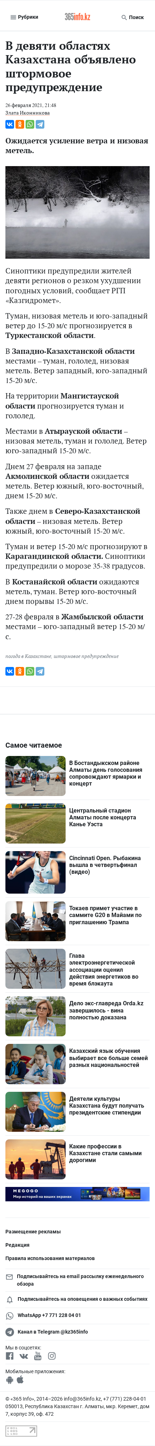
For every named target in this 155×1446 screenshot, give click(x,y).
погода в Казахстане (28, 656)
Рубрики (27, 17)
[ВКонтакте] (9, 124)
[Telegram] (40, 124)
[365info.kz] (77, 17)
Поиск (136, 17)
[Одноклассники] (19, 124)
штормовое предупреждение (86, 656)
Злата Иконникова (27, 112)
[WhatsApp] (30, 124)
